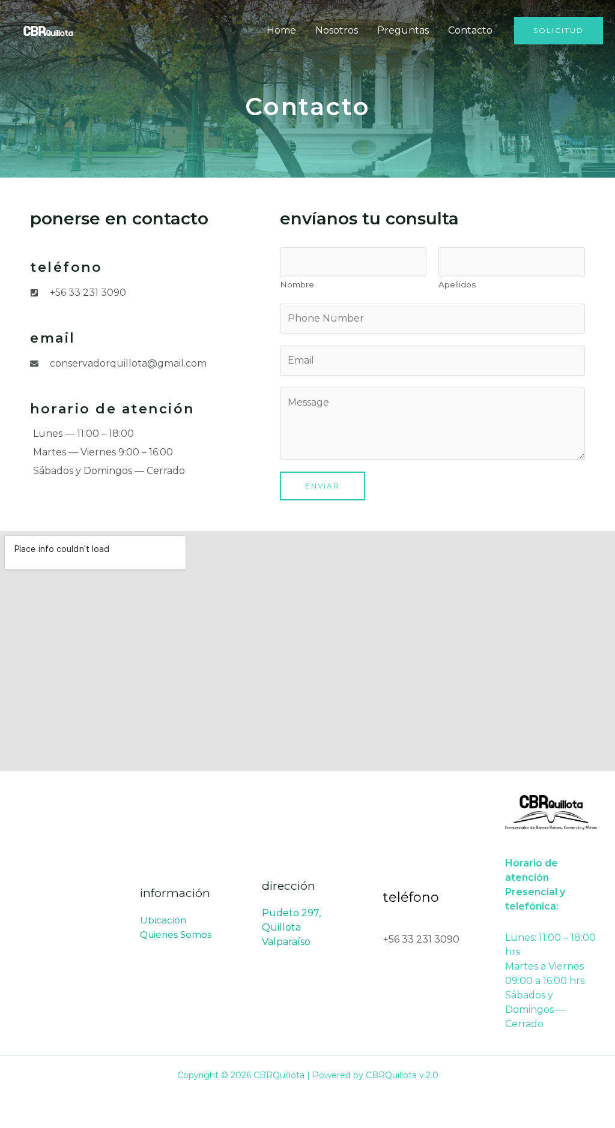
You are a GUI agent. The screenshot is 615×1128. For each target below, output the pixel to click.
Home (281, 30)
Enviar (322, 485)
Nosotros (336, 30)
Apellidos (457, 284)
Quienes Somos (175, 934)
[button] (558, 30)
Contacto (470, 30)
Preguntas (403, 30)
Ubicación (163, 920)
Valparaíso (286, 941)
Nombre (297, 284)
